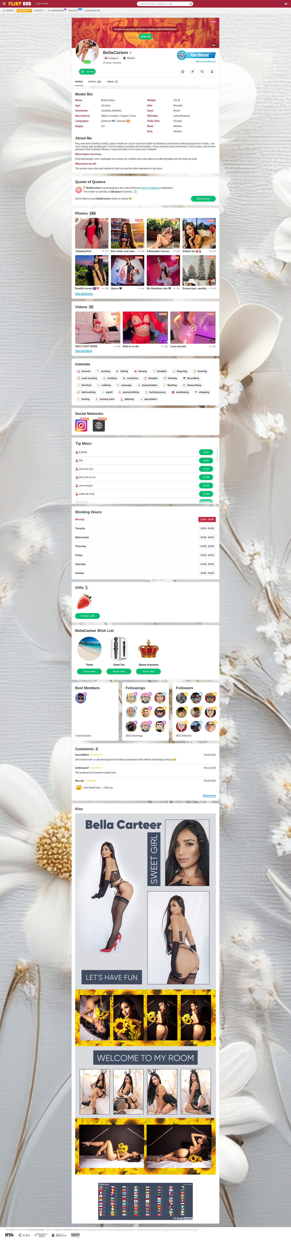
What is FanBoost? (206, 61)
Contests (73, 11)
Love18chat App (92, 11)
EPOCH (58, 1230)
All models (8, 11)
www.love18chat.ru (37, 1230)
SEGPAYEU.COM (71, 1230)
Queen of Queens (150, 188)
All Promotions (56, 11)
